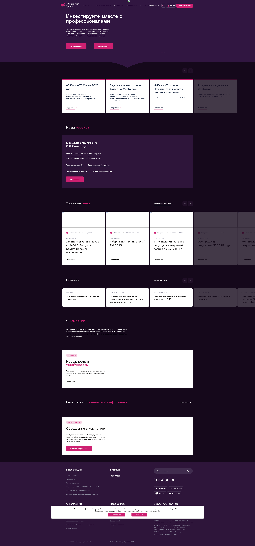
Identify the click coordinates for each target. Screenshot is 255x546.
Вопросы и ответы (117, 525)
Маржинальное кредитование (78, 491)
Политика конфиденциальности (79, 542)
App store (162, 488)
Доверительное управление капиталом (82, 494)
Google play (178, 488)
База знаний (115, 521)
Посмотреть (186, 402)
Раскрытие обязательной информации (81, 525)
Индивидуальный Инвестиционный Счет (82, 487)
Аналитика (70, 479)
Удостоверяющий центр (76, 521)
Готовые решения (73, 483)
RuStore (161, 493)
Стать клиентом (184, 6)
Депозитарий (71, 529)
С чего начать (71, 475)
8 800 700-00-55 (153, 6)
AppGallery (176, 493)
